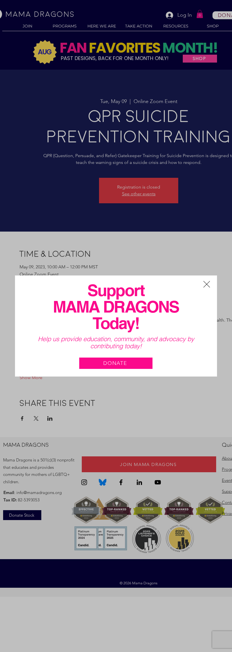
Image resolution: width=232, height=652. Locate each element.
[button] (206, 284)
